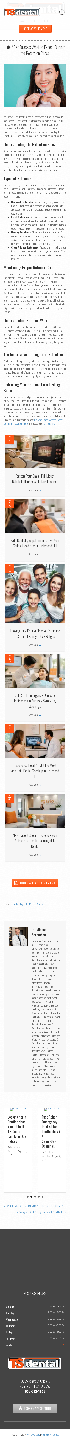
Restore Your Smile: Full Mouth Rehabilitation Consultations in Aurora (35, 478)
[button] (35, 883)
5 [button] (42, 1197)
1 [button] (28, 1197)
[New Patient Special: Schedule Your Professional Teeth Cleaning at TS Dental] (35, 810)
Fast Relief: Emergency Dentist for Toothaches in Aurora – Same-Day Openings (35, 700)
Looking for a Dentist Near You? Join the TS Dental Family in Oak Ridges (35, 633)
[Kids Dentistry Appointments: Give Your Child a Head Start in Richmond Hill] (35, 516)
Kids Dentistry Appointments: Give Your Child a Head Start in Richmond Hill (35, 543)
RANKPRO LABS (33, 1434)
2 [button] (31, 1197)
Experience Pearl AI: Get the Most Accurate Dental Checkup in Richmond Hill (35, 770)
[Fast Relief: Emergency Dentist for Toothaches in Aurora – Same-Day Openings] (35, 670)
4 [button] (39, 1197)
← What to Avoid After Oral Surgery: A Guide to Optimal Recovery (33, 1206)
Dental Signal (50, 423)
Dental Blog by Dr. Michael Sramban (28, 904)
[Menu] (62, 12)
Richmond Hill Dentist (50, 1434)
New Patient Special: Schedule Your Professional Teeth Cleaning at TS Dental (35, 840)
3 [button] (35, 1197)
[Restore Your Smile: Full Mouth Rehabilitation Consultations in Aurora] (35, 451)
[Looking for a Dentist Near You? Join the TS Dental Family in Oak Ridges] (35, 593)
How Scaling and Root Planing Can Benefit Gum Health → (40, 1212)
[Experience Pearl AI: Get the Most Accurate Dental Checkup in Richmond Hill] (35, 740)
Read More (35, 490)
